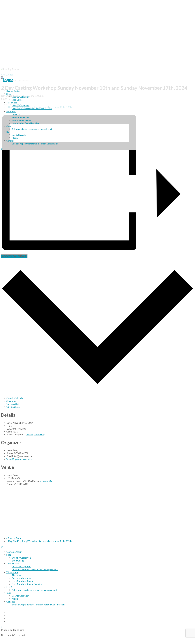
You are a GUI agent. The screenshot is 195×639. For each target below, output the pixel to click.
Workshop (39, 434)
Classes (29, 434)
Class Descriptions (20, 105)
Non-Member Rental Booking (25, 123)
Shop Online (17, 99)
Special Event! (14, 538)
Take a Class (11, 102)
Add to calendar (14, 256)
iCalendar (11, 400)
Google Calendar (15, 398)
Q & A (8, 126)
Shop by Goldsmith (20, 96)
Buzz (8, 132)
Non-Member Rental (21, 120)
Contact (10, 141)
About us (16, 114)
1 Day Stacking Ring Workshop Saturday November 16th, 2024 (39, 541)
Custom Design (13, 91)
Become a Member (20, 117)
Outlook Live (13, 406)
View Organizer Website (19, 459)
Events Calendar (19, 135)
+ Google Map (46, 480)
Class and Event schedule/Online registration (32, 108)
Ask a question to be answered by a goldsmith (32, 129)
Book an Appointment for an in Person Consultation (35, 143)
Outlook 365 (12, 403)
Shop (8, 94)
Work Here (11, 111)
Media (15, 137)
